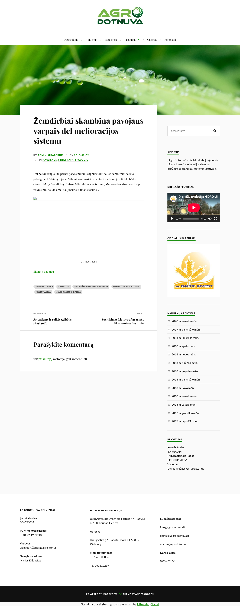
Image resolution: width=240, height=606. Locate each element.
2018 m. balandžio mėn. (186, 379)
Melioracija (43, 292)
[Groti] (172, 218)
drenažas (64, 286)
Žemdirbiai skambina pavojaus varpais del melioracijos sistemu (88, 130)
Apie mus (91, 39)
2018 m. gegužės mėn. (185, 371)
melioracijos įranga (68, 292)
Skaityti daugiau (43, 271)
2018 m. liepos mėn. (184, 354)
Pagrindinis (71, 39)
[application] (193, 207)
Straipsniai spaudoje (73, 159)
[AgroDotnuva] (120, 23)
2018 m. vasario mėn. (184, 396)
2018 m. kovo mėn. (183, 387)
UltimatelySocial (148, 604)
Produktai (130, 39)
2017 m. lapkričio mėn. (185, 421)
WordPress (110, 594)
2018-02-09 (81, 155)
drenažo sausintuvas (126, 286)
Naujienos (111, 39)
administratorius (50, 155)
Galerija (152, 39)
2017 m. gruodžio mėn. (185, 413)
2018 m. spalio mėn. (184, 346)
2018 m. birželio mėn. (184, 362)
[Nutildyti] (210, 218)
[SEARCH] (215, 131)
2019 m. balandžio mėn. (186, 329)
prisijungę (45, 359)
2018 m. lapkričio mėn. (185, 337)
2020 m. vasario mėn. (184, 321)
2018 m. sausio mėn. (184, 404)
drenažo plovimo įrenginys (91, 286)
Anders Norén (144, 594)
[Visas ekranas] (215, 218)
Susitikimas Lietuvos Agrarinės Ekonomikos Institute (123, 321)
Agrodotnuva (44, 286)
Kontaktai (170, 39)
